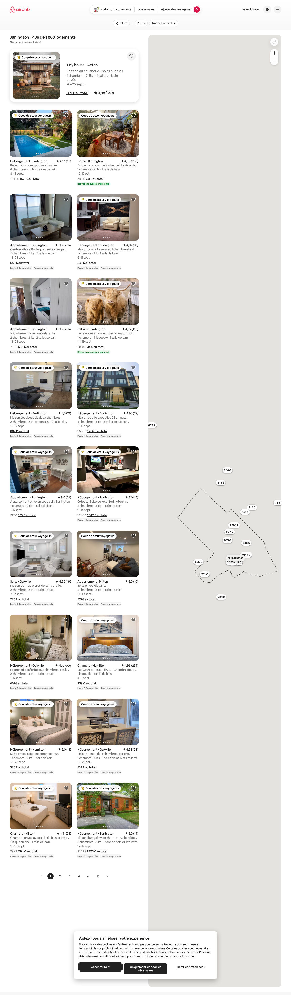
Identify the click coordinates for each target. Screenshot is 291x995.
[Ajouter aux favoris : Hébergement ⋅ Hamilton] (66, 704)
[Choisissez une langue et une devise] (267, 9)
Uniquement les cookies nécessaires (145, 968)
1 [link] (50, 876)
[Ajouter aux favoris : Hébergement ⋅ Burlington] (66, 115)
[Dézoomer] (274, 53)
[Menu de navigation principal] (277, 9)
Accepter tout (100, 967)
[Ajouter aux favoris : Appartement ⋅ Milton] (133, 535)
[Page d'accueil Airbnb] (20, 9)
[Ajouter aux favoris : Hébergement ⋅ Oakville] (66, 620)
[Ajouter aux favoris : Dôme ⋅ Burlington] (133, 115)
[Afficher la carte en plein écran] (274, 42)
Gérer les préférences (191, 967)
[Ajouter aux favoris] (131, 56)
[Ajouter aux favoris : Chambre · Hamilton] (133, 620)
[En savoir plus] (40, 42)
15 (98, 876)
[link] (41, 876)
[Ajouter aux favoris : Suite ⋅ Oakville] (66, 535)
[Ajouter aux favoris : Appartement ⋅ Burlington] (66, 199)
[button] (77, 93)
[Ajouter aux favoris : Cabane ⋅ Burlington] (133, 283)
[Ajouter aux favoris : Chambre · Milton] (66, 788)
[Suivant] (107, 876)
